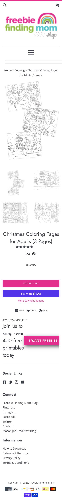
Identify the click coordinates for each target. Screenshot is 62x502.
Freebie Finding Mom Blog (20, 403)
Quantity (31, 265)
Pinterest (9, 407)
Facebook (9, 417)
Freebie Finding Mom (42, 482)
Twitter (7, 422)
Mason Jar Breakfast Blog (19, 431)
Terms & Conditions (16, 463)
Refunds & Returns (15, 453)
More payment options (31, 300)
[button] (25, 247)
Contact (8, 426)
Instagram (9, 412)
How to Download (14, 448)
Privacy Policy (11, 458)
